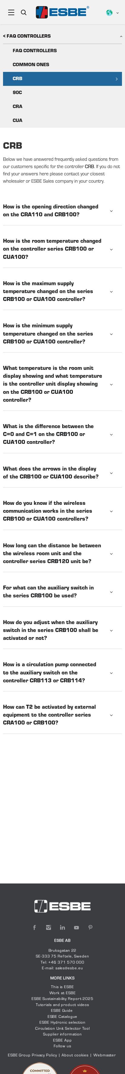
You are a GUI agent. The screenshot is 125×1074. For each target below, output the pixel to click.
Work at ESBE (62, 993)
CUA (17, 121)
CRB (17, 79)
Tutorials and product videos (62, 1005)
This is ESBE (62, 987)
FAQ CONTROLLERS (35, 51)
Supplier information (62, 1034)
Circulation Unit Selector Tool (62, 1029)
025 (89, 999)
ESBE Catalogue (63, 1017)
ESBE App (62, 1040)
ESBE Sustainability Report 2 (58, 999)
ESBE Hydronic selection (62, 1023)
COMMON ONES (31, 65)
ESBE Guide (62, 1011)
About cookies (75, 1055)
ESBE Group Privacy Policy (32, 1055)
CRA (17, 107)
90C (17, 93)
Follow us (62, 1046)
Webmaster (104, 1055)
